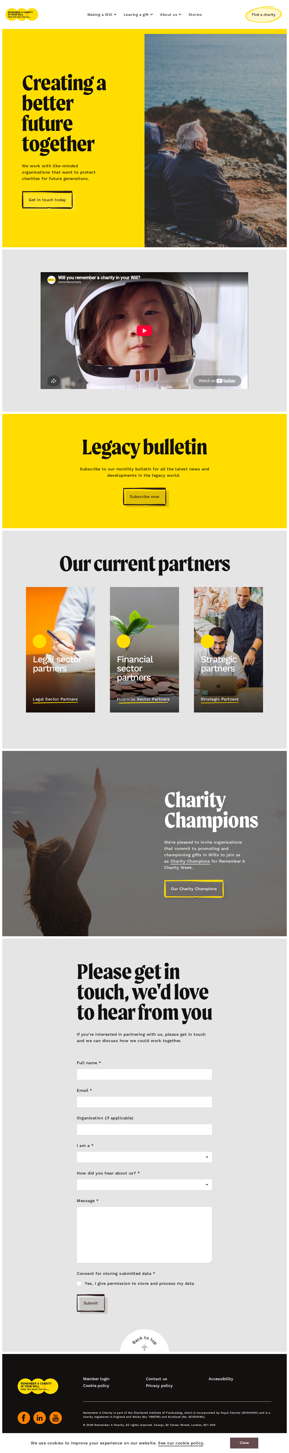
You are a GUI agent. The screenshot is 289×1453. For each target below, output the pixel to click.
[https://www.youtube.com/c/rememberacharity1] (55, 1418)
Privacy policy (159, 1385)
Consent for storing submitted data (116, 1273)
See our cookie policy (180, 1443)
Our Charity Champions (194, 888)
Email (84, 1090)
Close (244, 1443)
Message (88, 1200)
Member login (96, 1378)
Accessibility (221, 1378)
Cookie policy (96, 1385)
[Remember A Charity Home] (21, 14)
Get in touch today (47, 199)
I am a (85, 1145)
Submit (91, 1303)
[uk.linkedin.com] (39, 1418)
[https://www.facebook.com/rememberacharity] (24, 1418)
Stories (195, 14)
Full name (89, 1062)
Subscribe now (144, 496)
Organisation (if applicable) (105, 1118)
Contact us (156, 1378)
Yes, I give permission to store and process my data (139, 1283)
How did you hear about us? (108, 1173)
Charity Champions (190, 861)
